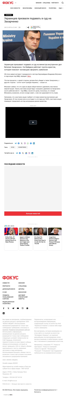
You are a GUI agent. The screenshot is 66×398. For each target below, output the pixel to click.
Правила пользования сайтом (8, 297)
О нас (5, 292)
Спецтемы (46, 2)
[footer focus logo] (10, 277)
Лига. (29, 76)
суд (13, 147)
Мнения (38, 2)
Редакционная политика (8, 302)
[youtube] (18, 308)
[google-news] (27, 308)
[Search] (62, 2)
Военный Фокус (40, 8)
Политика (52, 8)
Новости (6, 283)
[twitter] (8, 308)
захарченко (22, 147)
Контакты (37, 392)
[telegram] (13, 308)
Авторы (21, 289)
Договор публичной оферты (23, 297)
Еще (60, 8)
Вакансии (22, 292)
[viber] (22, 308)
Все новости (15, 8)
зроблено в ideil (8, 394)
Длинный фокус (9, 289)
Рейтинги (55, 2)
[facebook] (4, 308)
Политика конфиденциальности (45, 390)
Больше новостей (33, 213)
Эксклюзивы (27, 8)
